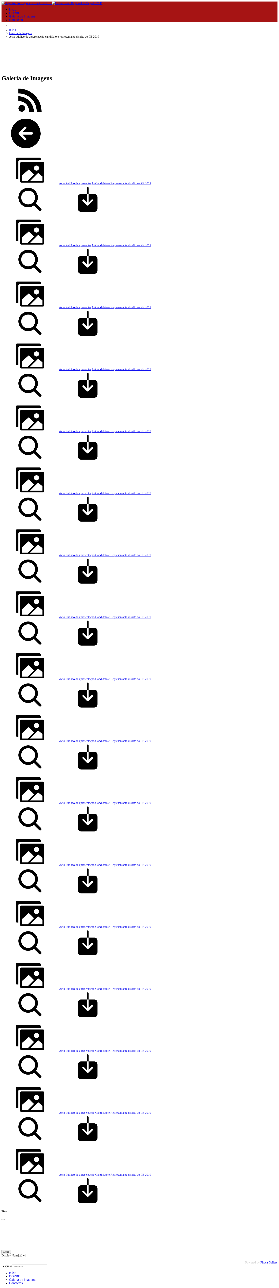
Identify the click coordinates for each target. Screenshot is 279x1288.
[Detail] (30, 212)
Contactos (16, 19)
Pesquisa (7, 1266)
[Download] (87, 212)
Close (6, 1251)
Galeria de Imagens (22, 16)
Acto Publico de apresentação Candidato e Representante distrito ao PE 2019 (105, 183)
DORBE (14, 13)
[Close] (3, 1219)
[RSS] (30, 113)
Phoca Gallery (268, 1262)
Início (12, 9)
